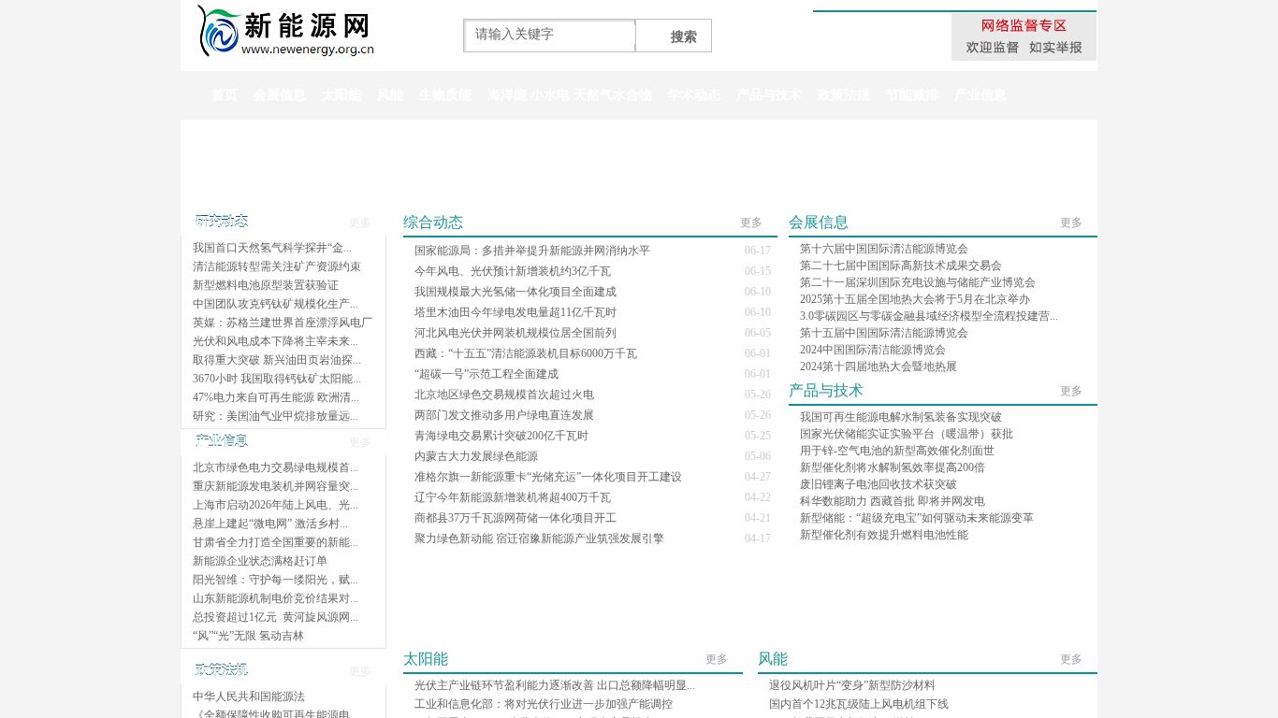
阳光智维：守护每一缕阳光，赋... (275, 579)
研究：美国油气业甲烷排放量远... (275, 416)
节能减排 (912, 95)
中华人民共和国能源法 (249, 696)
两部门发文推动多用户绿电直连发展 (504, 415)
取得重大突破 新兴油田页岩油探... (277, 359)
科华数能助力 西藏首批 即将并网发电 (892, 501)
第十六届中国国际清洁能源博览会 (884, 248)
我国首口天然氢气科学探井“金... (272, 247)
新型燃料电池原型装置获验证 (266, 285)
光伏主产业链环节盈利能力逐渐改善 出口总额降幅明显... (554, 685)
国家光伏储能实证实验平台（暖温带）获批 (906, 433)
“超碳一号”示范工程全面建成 (486, 374)
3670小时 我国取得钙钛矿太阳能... (277, 378)
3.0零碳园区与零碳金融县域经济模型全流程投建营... (929, 316)
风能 (390, 95)
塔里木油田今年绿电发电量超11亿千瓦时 (515, 312)
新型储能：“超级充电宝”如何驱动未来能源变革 (917, 517)
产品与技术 (769, 95)
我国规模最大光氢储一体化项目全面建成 (515, 291)
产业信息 (980, 95)
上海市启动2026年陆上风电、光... (275, 504)
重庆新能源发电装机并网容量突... (275, 486)
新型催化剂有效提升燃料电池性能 (884, 534)
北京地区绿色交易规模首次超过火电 (504, 394)
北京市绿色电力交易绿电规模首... (275, 467)
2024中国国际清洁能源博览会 (873, 349)
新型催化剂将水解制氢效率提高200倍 (892, 467)
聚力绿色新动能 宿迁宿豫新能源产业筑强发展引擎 (539, 538)
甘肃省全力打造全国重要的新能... (275, 542)
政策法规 (844, 95)
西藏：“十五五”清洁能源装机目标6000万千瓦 (525, 353)
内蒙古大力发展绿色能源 (476, 456)
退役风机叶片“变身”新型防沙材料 (852, 685)
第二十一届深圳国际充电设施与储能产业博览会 (918, 282)
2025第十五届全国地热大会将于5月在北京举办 (915, 299)
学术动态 (694, 95)
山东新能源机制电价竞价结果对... (275, 598)
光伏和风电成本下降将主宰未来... (275, 341)
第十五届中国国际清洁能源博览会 (884, 332)
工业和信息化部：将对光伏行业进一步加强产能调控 (543, 704)
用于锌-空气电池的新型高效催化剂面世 (897, 450)
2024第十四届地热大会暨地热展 (878, 366)
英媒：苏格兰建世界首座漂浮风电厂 (282, 322)
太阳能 (341, 95)
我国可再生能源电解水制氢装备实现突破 (901, 417)
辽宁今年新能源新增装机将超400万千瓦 (512, 497)
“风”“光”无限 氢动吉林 (248, 635)
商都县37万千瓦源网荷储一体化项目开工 (515, 517)
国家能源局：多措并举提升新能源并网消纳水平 (532, 250)
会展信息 (280, 95)
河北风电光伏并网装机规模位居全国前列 (515, 332)
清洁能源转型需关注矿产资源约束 (277, 266)
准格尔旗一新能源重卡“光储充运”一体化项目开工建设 (548, 476)
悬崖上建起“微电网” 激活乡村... (270, 523)
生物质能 (445, 95)
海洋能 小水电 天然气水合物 (569, 95)
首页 (224, 95)
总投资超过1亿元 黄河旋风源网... (275, 617)
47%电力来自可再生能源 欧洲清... (276, 397)
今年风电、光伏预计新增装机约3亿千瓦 (512, 271)
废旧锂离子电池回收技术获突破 (878, 484)
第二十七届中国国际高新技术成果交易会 (901, 265)
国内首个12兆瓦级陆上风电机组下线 (859, 704)
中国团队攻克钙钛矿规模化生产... (275, 303)
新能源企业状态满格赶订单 (260, 560)
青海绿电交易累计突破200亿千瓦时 (501, 435)
